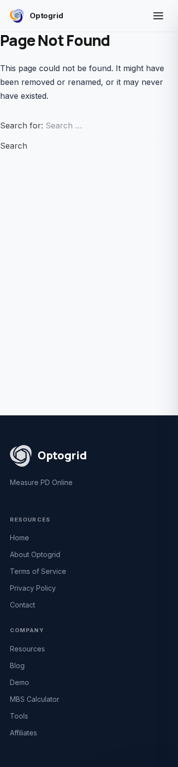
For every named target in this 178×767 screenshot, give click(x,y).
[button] (158, 16)
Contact (22, 605)
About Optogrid (35, 554)
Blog (17, 665)
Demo (19, 682)
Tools (19, 716)
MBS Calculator (34, 699)
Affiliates (23, 732)
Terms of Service (38, 571)
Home (19, 537)
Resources (27, 649)
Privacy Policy (33, 588)
